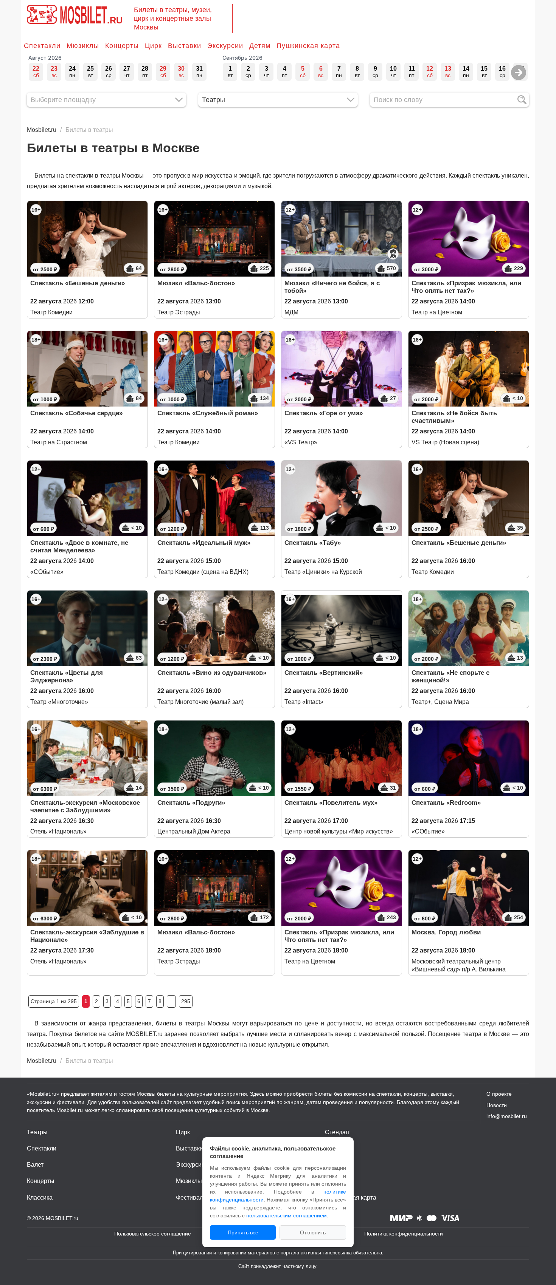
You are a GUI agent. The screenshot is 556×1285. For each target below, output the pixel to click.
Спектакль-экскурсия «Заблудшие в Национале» (87, 936)
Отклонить (313, 1232)
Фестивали (191, 1197)
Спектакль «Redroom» (446, 802)
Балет (35, 1164)
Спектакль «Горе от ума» (323, 413)
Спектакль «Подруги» (191, 802)
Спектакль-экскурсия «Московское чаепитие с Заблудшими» (85, 806)
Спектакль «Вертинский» (323, 672)
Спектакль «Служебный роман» (207, 413)
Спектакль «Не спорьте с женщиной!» (450, 676)
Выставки (184, 45)
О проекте (499, 1094)
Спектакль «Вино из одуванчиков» (211, 672)
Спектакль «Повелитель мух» (330, 802)
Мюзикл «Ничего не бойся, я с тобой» (332, 287)
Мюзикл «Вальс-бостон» (196, 283)
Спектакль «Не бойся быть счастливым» (454, 417)
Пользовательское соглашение (152, 1234)
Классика (40, 1197)
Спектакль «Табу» (312, 542)
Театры (37, 1132)
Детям (259, 45)
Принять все (243, 1232)
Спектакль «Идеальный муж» (203, 542)
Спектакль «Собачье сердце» (76, 413)
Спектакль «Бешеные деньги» (77, 283)
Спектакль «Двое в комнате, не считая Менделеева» (79, 546)
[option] (35, 71)
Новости (496, 1105)
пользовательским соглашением (286, 1215)
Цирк (153, 45)
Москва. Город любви (446, 932)
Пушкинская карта (308, 45)
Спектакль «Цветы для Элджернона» (66, 676)
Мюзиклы (83, 45)
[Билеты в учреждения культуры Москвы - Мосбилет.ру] (42, 14)
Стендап (337, 1132)
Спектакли (42, 45)
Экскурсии (225, 45)
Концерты (122, 45)
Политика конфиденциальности (403, 1234)
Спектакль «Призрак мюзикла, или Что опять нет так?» (466, 287)
